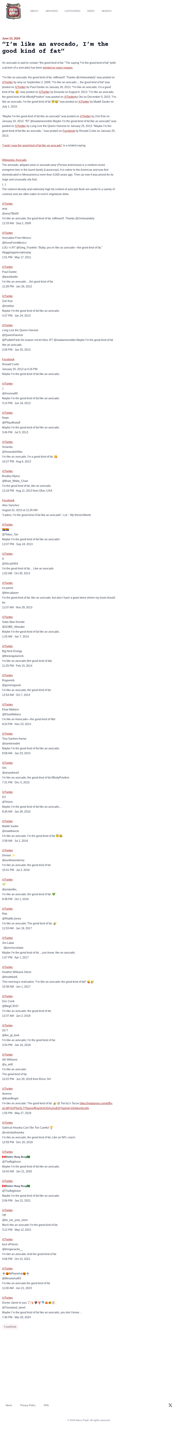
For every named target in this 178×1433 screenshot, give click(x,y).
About (34, 11)
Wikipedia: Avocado (14, 160)
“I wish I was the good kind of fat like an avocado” (32, 145)
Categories (72, 11)
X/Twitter (7, 82)
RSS (46, 1405)
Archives (52, 11)
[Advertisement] (148, 60)
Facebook (69, 130)
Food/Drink (10, 1326)
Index (91, 11)
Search (106, 11)
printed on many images (57, 67)
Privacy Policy (27, 1405)
